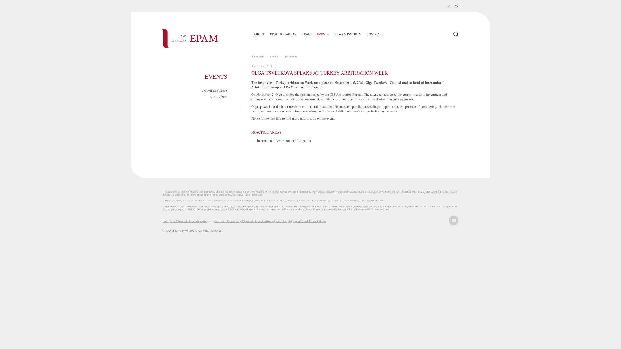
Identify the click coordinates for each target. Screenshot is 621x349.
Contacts (375, 34)
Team (306, 34)
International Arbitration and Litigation (284, 140)
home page (257, 56)
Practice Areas (283, 34)
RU (449, 6)
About (259, 34)
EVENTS (274, 56)
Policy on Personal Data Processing (186, 221)
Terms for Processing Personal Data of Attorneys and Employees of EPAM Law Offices (270, 221)
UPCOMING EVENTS (214, 90)
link (278, 118)
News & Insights (348, 34)
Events (323, 34)
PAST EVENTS (218, 97)
